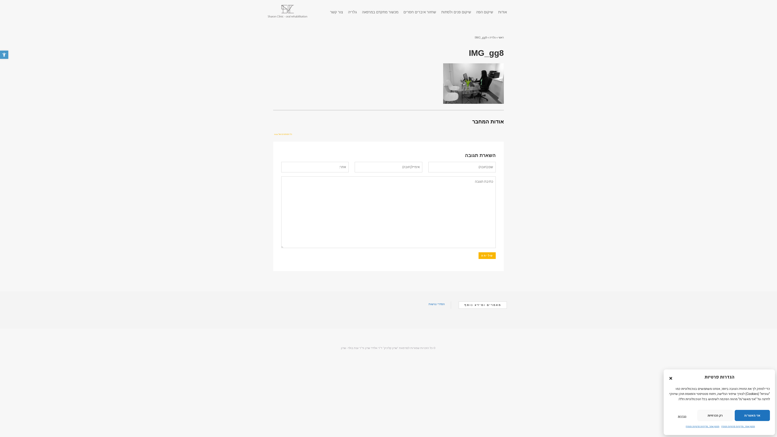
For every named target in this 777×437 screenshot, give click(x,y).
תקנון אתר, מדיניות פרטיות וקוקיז (738, 426)
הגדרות (682, 416)
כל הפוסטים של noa (283, 134)
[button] (4, 55)
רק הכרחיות (715, 415)
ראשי (501, 37)
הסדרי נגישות (437, 304)
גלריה (492, 37)
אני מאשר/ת (752, 415)
